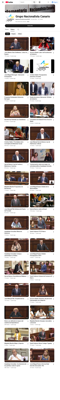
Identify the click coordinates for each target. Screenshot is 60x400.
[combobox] (25, 2)
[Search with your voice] (39, 2)
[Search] (34, 2)
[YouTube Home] (9, 2)
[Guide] (3, 2)
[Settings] (48, 2)
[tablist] (30, 29)
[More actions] (28, 52)
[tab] (7, 29)
